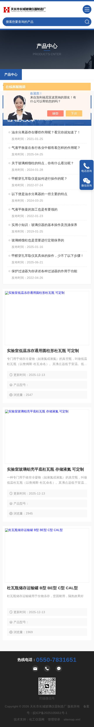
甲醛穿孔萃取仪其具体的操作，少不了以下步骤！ (48, 255)
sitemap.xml (72, 719)
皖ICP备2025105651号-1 (50, 713)
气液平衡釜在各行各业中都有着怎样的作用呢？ (46, 147)
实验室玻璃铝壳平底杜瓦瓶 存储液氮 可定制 (45, 469)
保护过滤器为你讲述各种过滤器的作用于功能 (44, 271)
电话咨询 (86, 171)
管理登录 (54, 719)
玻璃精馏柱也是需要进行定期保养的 (38, 240)
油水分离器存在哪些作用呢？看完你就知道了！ (46, 132)
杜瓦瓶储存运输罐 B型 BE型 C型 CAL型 (42, 588)
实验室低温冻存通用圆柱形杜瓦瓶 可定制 (43, 351)
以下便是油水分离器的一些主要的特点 (39, 194)
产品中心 (10, 74)
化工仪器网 (36, 719)
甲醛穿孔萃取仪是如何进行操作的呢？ (39, 178)
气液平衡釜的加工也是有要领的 (34, 209)
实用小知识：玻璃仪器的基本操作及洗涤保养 (44, 225)
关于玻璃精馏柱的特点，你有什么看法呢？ (43, 163)
